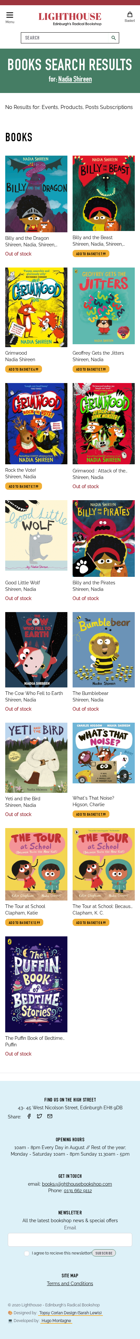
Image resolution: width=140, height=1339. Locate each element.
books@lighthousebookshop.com (77, 1184)
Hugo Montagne (56, 1320)
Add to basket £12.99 (24, 923)
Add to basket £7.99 (91, 254)
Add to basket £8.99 (91, 923)
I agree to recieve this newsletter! (62, 1253)
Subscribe (104, 1253)
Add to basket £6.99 (23, 370)
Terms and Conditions (70, 1283)
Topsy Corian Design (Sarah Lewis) (70, 1313)
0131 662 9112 (78, 1190)
